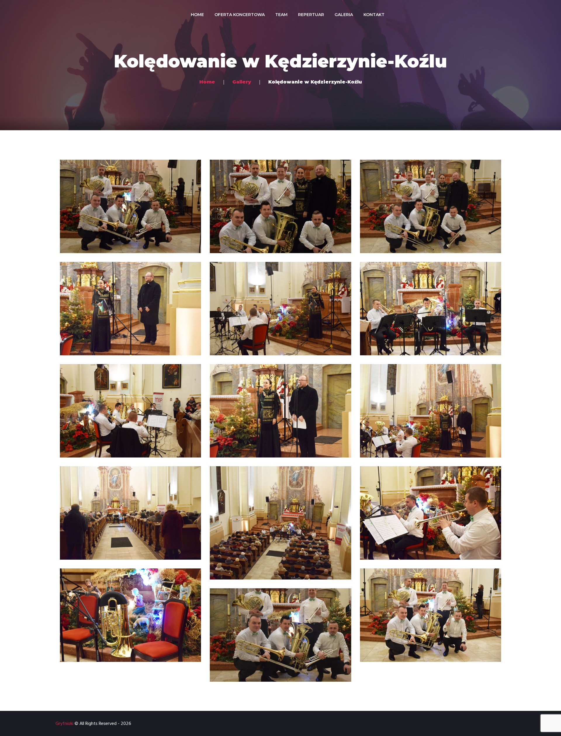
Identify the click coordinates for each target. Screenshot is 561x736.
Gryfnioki (64, 724)
